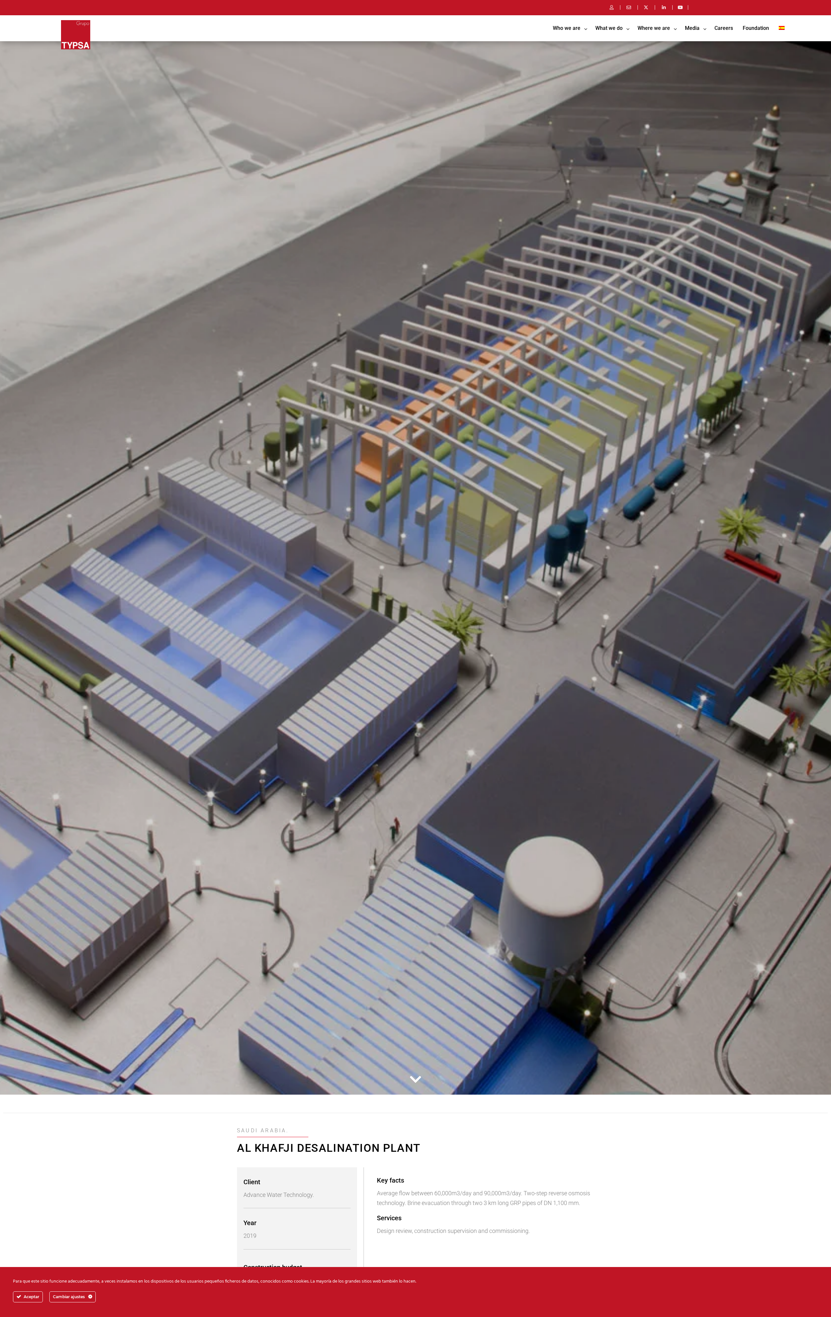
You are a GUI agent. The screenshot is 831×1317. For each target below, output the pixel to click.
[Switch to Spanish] (781, 28)
